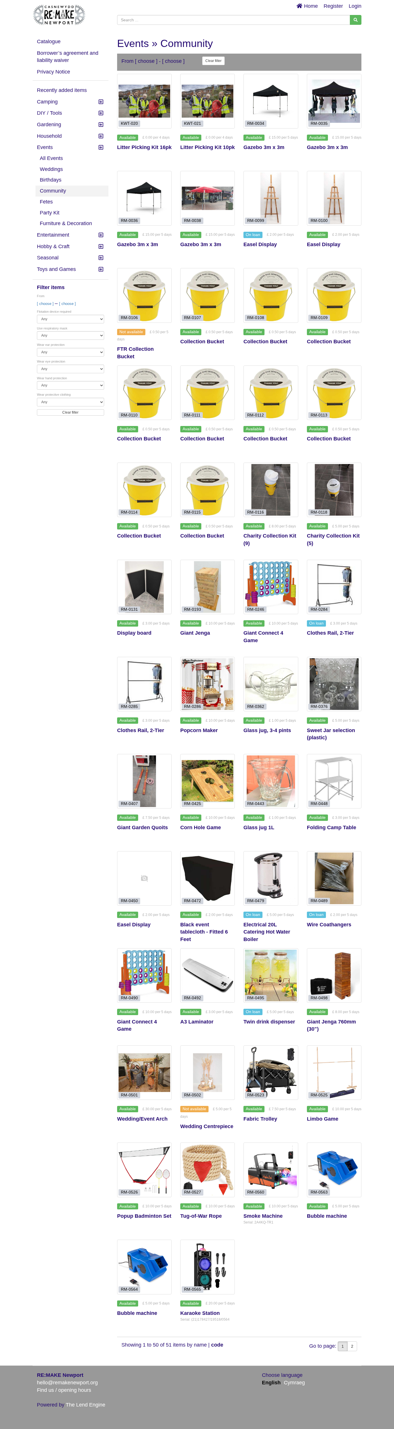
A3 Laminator (196, 1022)
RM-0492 (192, 998)
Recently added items (62, 90)
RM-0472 (192, 901)
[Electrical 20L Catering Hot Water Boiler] (271, 878)
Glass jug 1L (258, 827)
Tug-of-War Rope (201, 1216)
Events (45, 147)
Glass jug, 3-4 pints (267, 730)
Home (310, 6)
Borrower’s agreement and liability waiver (67, 56)
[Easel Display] (271, 198)
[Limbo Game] (334, 1072)
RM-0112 (255, 415)
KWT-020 (129, 123)
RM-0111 (192, 415)
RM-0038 (192, 220)
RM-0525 (319, 1095)
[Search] (355, 20)
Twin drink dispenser (269, 1022)
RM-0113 (319, 415)
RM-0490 (129, 998)
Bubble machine (327, 1216)
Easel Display (260, 244)
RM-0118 (319, 512)
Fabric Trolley (260, 1119)
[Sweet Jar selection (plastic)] (334, 684)
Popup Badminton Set (144, 1216)
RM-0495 (255, 998)
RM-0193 (192, 609)
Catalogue (49, 41)
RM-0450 (129, 901)
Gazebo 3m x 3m (263, 147)
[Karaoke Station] (207, 1267)
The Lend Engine (85, 1405)
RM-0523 (255, 1095)
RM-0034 (255, 123)
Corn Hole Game (200, 827)
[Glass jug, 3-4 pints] (271, 684)
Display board (134, 633)
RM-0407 (129, 804)
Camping (47, 102)
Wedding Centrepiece (206, 1126)
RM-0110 (129, 415)
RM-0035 (319, 123)
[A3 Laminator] (207, 975)
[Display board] (144, 587)
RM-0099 (255, 220)
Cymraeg (294, 1382)
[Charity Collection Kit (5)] (334, 490)
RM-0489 (319, 901)
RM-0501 (129, 1095)
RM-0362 (255, 706)
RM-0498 (319, 998)
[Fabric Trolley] (271, 1072)
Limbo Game (322, 1119)
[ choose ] (46, 303)
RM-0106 (129, 318)
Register (333, 6)
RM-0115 (192, 512)
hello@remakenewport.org (67, 1382)
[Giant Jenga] (207, 587)
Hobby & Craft (53, 246)
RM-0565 (192, 1289)
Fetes (46, 202)
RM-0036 (129, 220)
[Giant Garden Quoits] (144, 781)
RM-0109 (319, 318)
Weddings (51, 169)
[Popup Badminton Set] (144, 1170)
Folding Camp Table (331, 827)
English (271, 1382)
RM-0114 (129, 512)
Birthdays (50, 180)
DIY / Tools (49, 113)
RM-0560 (255, 1192)
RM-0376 (319, 706)
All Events (51, 158)
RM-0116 (255, 512)
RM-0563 (319, 1192)
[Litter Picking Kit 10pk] (207, 101)
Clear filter (70, 412)
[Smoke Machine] (271, 1170)
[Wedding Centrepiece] (207, 1072)
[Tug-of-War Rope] (207, 1170)
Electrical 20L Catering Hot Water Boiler (266, 932)
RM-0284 (319, 609)
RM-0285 (129, 706)
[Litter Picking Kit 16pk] (144, 101)
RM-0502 (192, 1095)
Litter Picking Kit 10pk (207, 147)
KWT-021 (192, 123)
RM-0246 (255, 609)
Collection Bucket (202, 341)
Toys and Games (56, 269)
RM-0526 (129, 1192)
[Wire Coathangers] (334, 878)
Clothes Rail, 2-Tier (330, 633)
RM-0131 (129, 609)
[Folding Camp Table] (334, 781)
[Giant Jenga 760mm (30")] (334, 975)
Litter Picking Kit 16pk (144, 147)
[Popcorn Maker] (207, 684)
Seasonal (48, 258)
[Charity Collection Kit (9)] (271, 490)
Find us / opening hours (64, 1390)
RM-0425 (192, 804)
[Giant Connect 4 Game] (271, 587)
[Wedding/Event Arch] (144, 1072)
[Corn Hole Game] (207, 781)
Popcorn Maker (199, 730)
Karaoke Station (200, 1313)
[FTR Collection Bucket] (144, 295)
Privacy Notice (53, 72)
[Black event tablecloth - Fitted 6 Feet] (207, 878)
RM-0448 (319, 804)
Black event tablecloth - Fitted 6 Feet (204, 932)
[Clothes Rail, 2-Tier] (334, 587)
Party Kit (49, 213)
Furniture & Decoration (66, 223)
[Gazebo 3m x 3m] (271, 101)
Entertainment (53, 235)
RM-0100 (319, 220)
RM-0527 (192, 1192)
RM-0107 (192, 318)
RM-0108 (255, 318)
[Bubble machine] (334, 1170)
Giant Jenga (195, 633)
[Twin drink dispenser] (271, 975)
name (201, 1345)
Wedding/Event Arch (142, 1119)
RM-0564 (129, 1289)
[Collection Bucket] (207, 295)
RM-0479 (255, 901)
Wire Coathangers (329, 924)
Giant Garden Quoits (142, 827)
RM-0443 (255, 804)
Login (355, 6)
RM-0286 (192, 706)
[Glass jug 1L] (271, 781)
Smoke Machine (263, 1216)
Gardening (49, 124)
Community (53, 191)
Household (49, 136)
